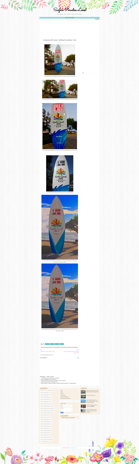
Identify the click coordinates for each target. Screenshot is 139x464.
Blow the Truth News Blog (65, 398)
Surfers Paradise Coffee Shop (46, 403)
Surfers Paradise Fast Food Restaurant (47, 410)
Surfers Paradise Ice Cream (45, 417)
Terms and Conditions (64, 396)
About (62, 391)
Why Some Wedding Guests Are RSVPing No (48, 379)
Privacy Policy (63, 395)
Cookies (62, 393)
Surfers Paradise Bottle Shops (46, 397)
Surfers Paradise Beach (45, 392)
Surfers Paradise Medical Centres (46, 421)
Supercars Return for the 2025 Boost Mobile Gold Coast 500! (92, 391)
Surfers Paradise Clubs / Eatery (46, 401)
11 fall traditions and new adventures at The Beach (50, 378)
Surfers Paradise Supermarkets (46, 430)
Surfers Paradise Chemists (45, 399)
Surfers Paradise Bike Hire (45, 394)
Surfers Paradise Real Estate (46, 423)
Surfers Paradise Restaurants (46, 426)
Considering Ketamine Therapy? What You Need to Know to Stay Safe (53, 380)
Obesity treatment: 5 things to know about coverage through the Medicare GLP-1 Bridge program (58, 383)
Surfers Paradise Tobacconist (46, 437)
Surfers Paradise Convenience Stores (47, 406)
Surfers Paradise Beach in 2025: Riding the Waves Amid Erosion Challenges (92, 401)
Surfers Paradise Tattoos (45, 435)
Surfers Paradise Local (69, 10)
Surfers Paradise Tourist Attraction (47, 439)
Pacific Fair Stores (50, 390)
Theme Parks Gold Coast (45, 441)
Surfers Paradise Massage (45, 419)
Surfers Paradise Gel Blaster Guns (46, 412)
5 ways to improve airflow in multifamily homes (49, 381)
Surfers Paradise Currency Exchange (47, 408)
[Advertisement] (69, 30)
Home (62, 390)
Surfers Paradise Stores (45, 428)
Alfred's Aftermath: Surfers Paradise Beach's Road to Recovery (91, 411)
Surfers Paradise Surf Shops (46, 432)
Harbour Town (43, 390)
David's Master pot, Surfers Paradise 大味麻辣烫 (91, 405)
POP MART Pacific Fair (90, 395)
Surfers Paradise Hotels (45, 415)
